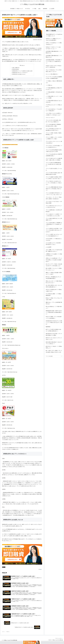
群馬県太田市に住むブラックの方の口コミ (20, 72)
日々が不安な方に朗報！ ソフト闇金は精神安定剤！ (53, 294)
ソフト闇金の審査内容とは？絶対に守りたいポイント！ (54, 88)
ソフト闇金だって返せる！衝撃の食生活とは (54, 81)
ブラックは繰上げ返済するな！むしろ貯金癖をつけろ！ (54, 219)
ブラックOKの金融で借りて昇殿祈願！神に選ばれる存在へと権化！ (54, 125)
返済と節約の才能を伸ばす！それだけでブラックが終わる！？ (54, 343)
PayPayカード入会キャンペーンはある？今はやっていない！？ (53, 48)
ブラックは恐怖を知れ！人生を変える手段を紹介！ (54, 210)
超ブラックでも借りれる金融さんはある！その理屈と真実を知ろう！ (53, 330)
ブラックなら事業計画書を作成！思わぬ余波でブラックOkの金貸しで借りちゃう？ (54, 189)
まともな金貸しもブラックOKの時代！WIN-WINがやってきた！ (54, 243)
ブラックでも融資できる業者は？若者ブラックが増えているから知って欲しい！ (54, 177)
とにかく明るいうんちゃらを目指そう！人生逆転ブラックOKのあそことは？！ (54, 114)
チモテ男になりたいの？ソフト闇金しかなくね (54, 105)
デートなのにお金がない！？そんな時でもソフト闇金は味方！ (54, 110)
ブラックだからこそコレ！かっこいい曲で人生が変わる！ (54, 142)
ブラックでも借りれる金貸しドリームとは (54, 169)
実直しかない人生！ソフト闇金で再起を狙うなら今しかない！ (54, 282)
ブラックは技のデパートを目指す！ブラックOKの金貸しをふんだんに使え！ (54, 215)
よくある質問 (48, 247)
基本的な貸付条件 (15, 69)
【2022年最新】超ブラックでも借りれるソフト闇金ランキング (54, 35)
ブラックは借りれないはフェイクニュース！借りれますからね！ (54, 206)
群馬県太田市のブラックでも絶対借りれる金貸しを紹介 (22, 70)
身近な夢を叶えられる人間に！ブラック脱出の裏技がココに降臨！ (54, 334)
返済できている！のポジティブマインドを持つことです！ (54, 338)
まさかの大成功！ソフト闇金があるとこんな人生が (54, 239)
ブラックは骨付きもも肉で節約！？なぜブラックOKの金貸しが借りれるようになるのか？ (54, 230)
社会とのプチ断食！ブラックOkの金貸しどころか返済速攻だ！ (53, 317)
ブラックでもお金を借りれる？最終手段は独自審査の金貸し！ (54, 155)
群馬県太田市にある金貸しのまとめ (18, 74)
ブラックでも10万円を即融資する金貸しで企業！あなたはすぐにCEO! (54, 150)
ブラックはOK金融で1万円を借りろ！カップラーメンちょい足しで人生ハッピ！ (54, 193)
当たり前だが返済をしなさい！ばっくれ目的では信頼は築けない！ (54, 286)
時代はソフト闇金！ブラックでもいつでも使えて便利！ (54, 299)
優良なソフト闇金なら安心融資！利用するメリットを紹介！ (54, 273)
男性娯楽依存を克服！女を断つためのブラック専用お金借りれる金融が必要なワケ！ (54, 312)
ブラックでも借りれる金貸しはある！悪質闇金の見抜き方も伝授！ (54, 173)
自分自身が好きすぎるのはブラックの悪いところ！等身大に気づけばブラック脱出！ (54, 322)
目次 (21, 65)
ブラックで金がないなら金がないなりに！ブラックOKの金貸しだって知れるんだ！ (54, 183)
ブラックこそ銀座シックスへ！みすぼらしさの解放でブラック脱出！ (54, 138)
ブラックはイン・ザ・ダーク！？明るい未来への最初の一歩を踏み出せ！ (54, 198)
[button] (61, 356)
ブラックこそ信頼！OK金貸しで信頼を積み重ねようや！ (54, 133)
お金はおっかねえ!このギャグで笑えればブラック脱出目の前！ (53, 66)
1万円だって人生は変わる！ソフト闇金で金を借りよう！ (54, 43)
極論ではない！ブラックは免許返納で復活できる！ (54, 303)
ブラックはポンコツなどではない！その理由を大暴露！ (54, 202)
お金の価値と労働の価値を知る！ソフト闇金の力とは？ (54, 56)
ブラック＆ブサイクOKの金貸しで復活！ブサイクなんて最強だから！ (53, 121)
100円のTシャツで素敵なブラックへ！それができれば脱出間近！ (53, 39)
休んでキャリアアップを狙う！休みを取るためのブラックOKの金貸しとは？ (54, 265)
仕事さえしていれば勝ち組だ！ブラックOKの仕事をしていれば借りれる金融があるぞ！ (54, 260)
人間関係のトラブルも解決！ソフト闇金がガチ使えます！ (54, 255)
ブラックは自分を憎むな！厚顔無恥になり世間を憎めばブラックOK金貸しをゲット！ (54, 224)
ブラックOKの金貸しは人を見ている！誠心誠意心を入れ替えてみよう (54, 129)
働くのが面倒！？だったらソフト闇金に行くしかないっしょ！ (54, 269)
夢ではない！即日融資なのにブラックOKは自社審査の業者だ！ (53, 277)
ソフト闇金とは (49, 85)
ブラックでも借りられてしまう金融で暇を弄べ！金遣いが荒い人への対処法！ (54, 159)
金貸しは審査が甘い (16, 67)
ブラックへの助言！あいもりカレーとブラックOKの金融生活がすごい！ (54, 235)
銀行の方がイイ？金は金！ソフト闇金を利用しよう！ (54, 347)
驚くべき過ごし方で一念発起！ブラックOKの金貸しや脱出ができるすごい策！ (54, 351)
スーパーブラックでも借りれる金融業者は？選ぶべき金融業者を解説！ (54, 77)
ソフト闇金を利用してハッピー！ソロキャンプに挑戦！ (54, 97)
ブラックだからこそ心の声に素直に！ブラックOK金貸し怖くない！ (54, 146)
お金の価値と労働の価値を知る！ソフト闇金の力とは (54, 52)
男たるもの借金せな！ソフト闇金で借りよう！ (54, 307)
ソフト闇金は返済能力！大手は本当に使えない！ (54, 93)
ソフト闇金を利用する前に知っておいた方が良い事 (54, 101)
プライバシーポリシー (50, 117)
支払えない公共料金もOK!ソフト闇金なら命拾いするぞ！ (54, 290)
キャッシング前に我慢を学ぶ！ (52, 74)
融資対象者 (48, 326)
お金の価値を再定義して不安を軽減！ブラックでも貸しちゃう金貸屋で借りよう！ (54, 61)
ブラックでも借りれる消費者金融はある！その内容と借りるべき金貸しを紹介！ (53, 164)
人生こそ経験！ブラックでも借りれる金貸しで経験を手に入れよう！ (54, 250)
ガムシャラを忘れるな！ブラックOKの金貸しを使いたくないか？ (54, 70)
